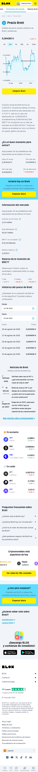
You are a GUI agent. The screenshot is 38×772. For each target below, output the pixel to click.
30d (21, 44)
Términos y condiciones (11, 728)
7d (16, 44)
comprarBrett (7, 623)
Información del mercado (15, 9)
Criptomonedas (8, 682)
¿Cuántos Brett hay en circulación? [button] (17, 522)
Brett (9, 16)
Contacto (6, 678)
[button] (19, 674)
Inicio (3, 16)
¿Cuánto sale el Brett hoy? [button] (13, 516)
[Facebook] (26, 757)
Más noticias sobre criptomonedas (18, 418)
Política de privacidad (10, 731)
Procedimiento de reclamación (14, 743)
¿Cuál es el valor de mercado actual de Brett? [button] (17, 529)
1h (4, 44)
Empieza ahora (26, 3)
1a (27, 44)
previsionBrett (8, 620)
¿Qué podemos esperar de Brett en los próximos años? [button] (17, 537)
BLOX (4, 674)
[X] (16, 757)
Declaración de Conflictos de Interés (16, 737)
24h (10, 44)
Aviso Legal (6, 722)
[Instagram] (7, 757)
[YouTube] (12, 757)
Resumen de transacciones (12, 740)
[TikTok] (21, 757)
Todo (34, 44)
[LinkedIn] (31, 757)
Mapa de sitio (7, 725)
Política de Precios (9, 734)
